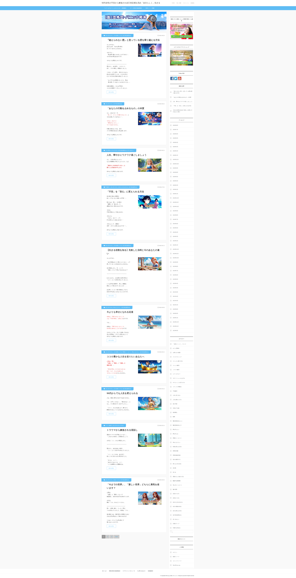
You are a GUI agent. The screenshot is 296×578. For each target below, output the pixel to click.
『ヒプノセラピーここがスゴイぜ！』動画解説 (115, 8)
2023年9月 (175, 262)
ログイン (175, 552)
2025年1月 (175, 193)
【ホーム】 (104, 571)
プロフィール (186, 3)
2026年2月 (175, 151)
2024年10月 (176, 206)
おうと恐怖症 (176, 348)
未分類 (174, 468)
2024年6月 (175, 223)
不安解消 (107, 187)
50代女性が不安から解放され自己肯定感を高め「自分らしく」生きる (131, 3)
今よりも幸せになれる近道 (120, 312)
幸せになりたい (117, 307)
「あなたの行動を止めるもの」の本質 (125, 108)
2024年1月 (175, 245)
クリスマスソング (177, 356)
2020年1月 (175, 317)
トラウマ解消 (108, 425)
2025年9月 (175, 168)
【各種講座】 (150, 571)
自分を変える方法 (177, 510)
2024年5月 (175, 227)
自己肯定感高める (127, 35)
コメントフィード (177, 560)
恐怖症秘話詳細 (176, 455)
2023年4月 (175, 283)
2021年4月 (175, 296)
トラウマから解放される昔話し (122, 430)
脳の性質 (175, 489)
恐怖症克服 (175, 450)
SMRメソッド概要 (150, 8)
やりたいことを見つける (179, 382)
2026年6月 (175, 133)
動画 (174, 416)
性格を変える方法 (177, 446)
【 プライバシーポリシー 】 (128, 571)
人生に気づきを (109, 35)
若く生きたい (130, 150)
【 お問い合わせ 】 (141, 571)
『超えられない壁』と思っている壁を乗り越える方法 (133, 40)
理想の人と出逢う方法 (178, 476)
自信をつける (116, 480)
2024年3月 (175, 236)
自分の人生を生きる (123, 187)
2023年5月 (175, 279)
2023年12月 (176, 249)
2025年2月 (175, 189)
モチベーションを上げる (179, 378)
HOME (173, 3)
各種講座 (192, 3)
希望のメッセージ (127, 352)
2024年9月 (175, 210)
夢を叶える (175, 433)
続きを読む (111, 92)
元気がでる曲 (176, 408)
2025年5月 (175, 176)
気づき (116, 150)
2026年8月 (175, 125)
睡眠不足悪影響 (176, 480)
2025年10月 (176, 163)
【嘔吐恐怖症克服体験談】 (115, 571)
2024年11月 (176, 202)
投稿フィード (176, 556)
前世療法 (175, 412)
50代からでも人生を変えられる (122, 393)
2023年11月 (176, 253)
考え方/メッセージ (177, 485)
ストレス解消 (176, 365)
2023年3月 (175, 287)
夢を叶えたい (176, 429)
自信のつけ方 (176, 493)
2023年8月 (175, 266)
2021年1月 (175, 304)
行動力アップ (176, 523)
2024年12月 (176, 198)
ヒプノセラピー (176, 374)
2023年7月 (175, 270)
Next (116, 536)
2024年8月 (175, 215)
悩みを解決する (176, 459)
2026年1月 (175, 155)
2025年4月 (175, 180)
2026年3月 (175, 146)
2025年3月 (175, 185)
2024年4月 (175, 232)
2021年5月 (175, 292)
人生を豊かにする (117, 35)
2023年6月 (175, 275)
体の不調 (175, 403)
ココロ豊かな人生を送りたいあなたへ (125, 356)
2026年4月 (175, 142)
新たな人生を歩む (177, 463)
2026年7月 (175, 129)
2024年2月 (175, 240)
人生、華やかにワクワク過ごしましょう (127, 155)
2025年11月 (176, 159)
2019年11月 (176, 326)
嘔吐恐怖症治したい (178, 421)
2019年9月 (175, 330)
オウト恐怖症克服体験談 (136, 8)
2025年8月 (175, 172)
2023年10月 (176, 257)
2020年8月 (175, 309)
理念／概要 (179, 3)
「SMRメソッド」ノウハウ (179, 344)
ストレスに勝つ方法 (178, 361)
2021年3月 (175, 300)
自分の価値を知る (177, 506)
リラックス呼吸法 (177, 386)
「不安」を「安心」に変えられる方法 (125, 191)
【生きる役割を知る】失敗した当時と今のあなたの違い (182, 110)
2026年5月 (175, 138)
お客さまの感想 (176, 352)
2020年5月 (175, 313)
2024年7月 (175, 219)
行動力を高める (176, 527)
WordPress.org (176, 565)
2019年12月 (176, 322)
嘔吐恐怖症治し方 (177, 425)
